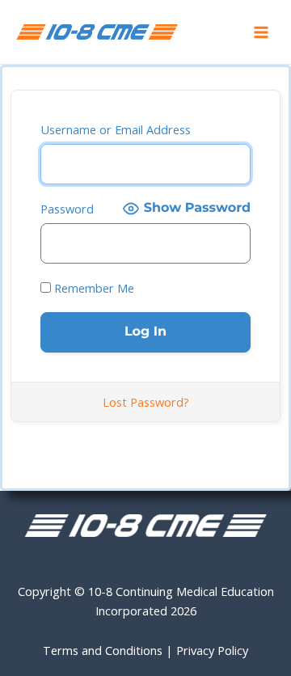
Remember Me (92, 288)
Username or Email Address (115, 129)
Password (67, 209)
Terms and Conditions (102, 650)
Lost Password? (146, 402)
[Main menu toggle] (261, 32)
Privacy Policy (212, 650)
